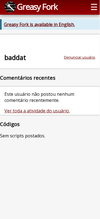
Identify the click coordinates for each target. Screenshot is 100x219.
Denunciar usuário (79, 57)
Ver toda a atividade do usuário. (37, 111)
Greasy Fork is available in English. (39, 24)
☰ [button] (94, 6)
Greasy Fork (37, 6)
